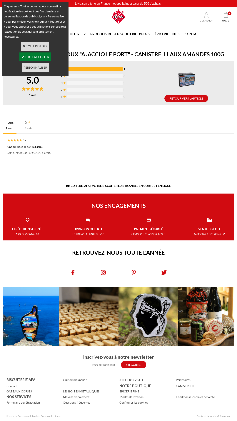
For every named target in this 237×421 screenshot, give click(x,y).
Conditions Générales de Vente (195, 397)
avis (32, 95)
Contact (11, 386)
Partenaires (183, 380)
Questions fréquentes (76, 402)
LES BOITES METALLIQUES (81, 391)
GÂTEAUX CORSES (19, 391)
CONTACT (193, 34)
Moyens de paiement (76, 397)
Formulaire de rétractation (23, 402)
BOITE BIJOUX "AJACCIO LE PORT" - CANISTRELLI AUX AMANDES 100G (132, 54)
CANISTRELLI (185, 386)
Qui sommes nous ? (75, 380)
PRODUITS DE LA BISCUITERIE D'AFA (118, 34)
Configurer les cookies (133, 402)
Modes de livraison (131, 397)
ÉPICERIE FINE (166, 34)
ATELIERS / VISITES (132, 380)
